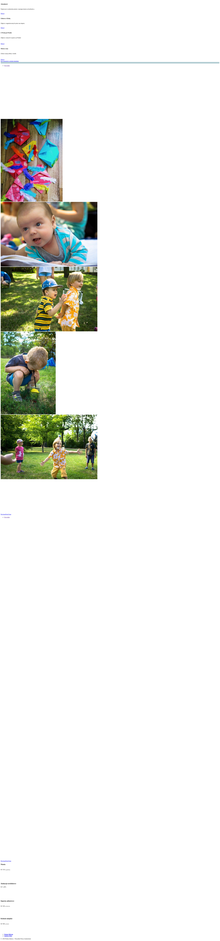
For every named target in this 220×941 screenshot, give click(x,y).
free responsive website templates (10, 61)
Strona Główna (8, 934)
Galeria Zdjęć (8, 936)
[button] (3, 514)
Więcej (2, 13)
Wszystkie (7, 65)
